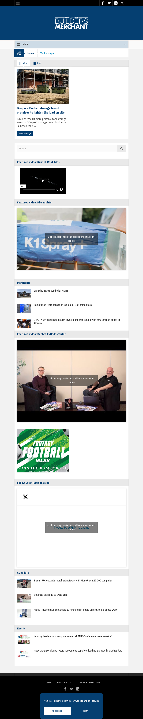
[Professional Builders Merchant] (71, 21)
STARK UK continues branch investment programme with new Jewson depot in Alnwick (77, 321)
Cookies (47, 682)
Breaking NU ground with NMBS (51, 290)
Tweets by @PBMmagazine (71, 527)
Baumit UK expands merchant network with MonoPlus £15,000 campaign (73, 580)
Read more (24, 133)
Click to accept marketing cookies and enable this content (71, 238)
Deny (85, 711)
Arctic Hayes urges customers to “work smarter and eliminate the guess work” (76, 609)
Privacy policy (65, 682)
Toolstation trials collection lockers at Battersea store (63, 304)
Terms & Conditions (89, 682)
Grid (25, 63)
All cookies (57, 711)
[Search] (121, 148)
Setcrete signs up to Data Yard (50, 594)
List (39, 63)
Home (30, 53)
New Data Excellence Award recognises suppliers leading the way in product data (78, 650)
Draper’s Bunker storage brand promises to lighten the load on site (41, 110)
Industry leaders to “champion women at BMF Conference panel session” (73, 636)
